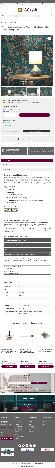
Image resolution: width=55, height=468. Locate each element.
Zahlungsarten (18, 428)
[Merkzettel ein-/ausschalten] (49, 38)
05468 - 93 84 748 (7, 4)
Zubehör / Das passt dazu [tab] (21, 323)
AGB (34, 390)
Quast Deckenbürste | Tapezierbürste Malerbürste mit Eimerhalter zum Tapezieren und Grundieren (8, 352)
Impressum (31, 431)
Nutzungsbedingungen (26, 387)
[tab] (27, 160)
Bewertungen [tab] (7, 169)
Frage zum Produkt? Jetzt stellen (30, 139)
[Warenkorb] (54, 14)
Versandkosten (39, 463)
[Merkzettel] (51, 15)
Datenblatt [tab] (6, 165)
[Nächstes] (51, 61)
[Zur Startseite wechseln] (27, 10)
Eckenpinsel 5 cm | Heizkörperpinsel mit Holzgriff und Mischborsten (27, 351)
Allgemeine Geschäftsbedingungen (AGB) (34, 428)
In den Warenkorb (34, 115)
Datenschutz (32, 421)
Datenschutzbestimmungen (13, 390)
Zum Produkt (9, 366)
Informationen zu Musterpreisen (11, 131)
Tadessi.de (3, 22)
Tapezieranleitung (19, 433)
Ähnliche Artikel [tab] (37, 323)
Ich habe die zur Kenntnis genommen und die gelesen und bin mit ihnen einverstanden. (27, 390)
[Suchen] (39, 16)
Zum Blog (27, 408)
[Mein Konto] (46, 15)
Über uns (45, 421)
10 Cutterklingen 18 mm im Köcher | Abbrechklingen (45, 350)
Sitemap (17, 440)
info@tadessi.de (6, 5)
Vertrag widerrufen (7, 438)
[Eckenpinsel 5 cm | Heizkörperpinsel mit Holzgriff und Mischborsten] (27, 336)
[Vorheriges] (3, 61)
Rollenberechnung (19, 434)
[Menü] (2, 16)
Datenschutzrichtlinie (12, 387)
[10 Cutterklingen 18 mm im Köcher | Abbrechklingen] (46, 336)
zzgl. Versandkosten (14, 111)
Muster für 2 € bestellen (36, 131)
